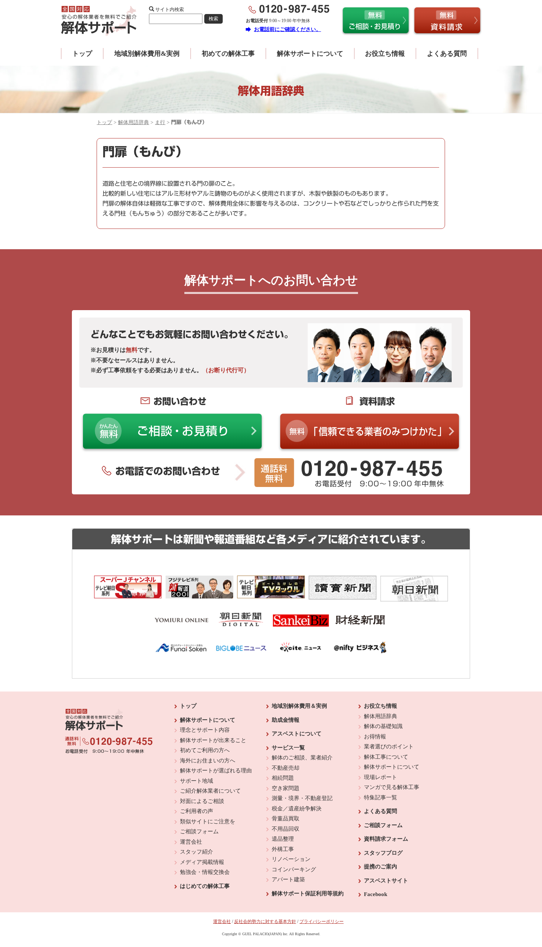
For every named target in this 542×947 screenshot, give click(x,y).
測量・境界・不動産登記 (302, 798)
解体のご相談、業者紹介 (302, 758)
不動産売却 (285, 768)
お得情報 (375, 737)
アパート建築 (288, 879)
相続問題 (283, 778)
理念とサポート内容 (205, 730)
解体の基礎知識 (383, 726)
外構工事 (283, 849)
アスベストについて (297, 734)
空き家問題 (285, 788)
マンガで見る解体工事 (391, 787)
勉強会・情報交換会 (205, 872)
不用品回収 (285, 829)
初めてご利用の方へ (205, 750)
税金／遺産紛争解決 (297, 809)
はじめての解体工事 (205, 886)
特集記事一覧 (380, 797)
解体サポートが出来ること (213, 740)
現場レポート (380, 777)
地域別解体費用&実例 (147, 53)
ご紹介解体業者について (210, 791)
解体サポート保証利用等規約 (308, 893)
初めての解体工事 (228, 53)
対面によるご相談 (202, 801)
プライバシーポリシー (321, 921)
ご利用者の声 (196, 811)
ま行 (160, 122)
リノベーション (291, 859)
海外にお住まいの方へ (207, 761)
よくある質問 (447, 53)
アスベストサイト (386, 880)
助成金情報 (285, 720)
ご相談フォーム (199, 831)
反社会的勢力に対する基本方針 (265, 921)
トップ (82, 53)
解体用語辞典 (133, 122)
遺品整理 (283, 839)
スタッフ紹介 (196, 852)
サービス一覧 (288, 748)
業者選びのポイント (389, 746)
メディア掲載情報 (202, 862)
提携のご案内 (380, 866)
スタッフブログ (383, 853)
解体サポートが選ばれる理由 (216, 770)
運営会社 (191, 842)
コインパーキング (294, 869)
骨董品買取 (285, 818)
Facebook (375, 894)
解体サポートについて (310, 53)
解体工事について (386, 757)
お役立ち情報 (385, 53)
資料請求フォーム (386, 839)
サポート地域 (196, 781)
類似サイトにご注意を (207, 821)
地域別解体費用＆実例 (299, 706)
